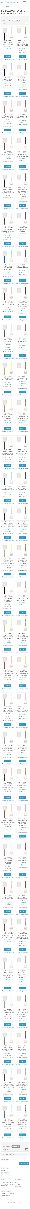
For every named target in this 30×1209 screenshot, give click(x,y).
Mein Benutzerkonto (7, 1182)
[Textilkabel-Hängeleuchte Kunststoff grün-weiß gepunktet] (22, 33)
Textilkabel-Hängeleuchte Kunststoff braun (22, 266)
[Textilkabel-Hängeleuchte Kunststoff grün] (22, 478)
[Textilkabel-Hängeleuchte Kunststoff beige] (7, 143)
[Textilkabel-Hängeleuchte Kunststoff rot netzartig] (22, 887)
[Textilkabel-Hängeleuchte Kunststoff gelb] (7, 368)
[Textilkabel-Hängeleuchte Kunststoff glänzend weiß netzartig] (7, 962)
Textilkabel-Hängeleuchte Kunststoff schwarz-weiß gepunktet (22, 191)
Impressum (18, 1186)
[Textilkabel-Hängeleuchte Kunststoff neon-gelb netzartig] (22, 662)
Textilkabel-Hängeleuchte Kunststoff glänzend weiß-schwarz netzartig (22, 936)
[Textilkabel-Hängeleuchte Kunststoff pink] (22, 849)
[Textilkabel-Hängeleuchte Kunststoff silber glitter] (7, 1001)
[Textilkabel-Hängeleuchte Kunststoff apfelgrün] (22, 550)
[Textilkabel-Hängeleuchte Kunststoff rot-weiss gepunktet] (7, 924)
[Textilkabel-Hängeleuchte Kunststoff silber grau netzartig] (22, 1001)
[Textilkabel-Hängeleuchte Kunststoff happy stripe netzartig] (22, 513)
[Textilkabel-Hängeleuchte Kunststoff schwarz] (22, 218)
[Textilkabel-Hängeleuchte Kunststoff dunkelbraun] (22, 293)
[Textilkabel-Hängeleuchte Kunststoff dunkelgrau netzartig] (7, 330)
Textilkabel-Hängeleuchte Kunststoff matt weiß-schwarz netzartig (7, 710)
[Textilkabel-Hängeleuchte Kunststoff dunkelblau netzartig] (7, 587)
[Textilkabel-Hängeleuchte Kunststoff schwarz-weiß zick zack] (7, 218)
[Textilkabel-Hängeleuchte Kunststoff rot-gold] (7, 887)
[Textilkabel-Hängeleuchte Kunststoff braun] (22, 256)
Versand (11, 51)
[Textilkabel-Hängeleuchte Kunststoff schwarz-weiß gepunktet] (22, 180)
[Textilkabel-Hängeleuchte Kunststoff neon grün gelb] (7, 625)
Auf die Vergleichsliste (8, 59)
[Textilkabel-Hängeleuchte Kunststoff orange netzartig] (22, 774)
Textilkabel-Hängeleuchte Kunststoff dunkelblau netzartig (7, 598)
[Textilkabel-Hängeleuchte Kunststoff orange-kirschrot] (7, 774)
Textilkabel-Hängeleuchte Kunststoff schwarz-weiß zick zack (7, 230)
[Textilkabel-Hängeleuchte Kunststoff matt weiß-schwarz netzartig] (7, 699)
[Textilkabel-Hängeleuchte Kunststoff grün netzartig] (22, 442)
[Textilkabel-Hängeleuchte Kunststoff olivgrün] (22, 737)
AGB (16, 1182)
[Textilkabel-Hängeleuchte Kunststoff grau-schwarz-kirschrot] (7, 513)
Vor (10, 23)
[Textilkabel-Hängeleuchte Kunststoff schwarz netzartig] (22, 143)
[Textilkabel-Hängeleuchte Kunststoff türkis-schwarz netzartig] (7, 1074)
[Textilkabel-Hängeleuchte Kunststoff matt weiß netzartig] (22, 699)
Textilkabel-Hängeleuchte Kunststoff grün (22, 488)
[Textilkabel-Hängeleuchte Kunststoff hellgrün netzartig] (7, 550)
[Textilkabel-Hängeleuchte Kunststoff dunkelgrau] (22, 330)
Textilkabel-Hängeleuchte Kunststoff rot (22, 116)
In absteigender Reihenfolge (21, 20)
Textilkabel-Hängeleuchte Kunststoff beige (8, 152)
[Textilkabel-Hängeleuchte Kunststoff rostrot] (22, 70)
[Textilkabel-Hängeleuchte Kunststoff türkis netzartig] (22, 1074)
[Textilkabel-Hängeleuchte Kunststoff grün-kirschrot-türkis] (7, 442)
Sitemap (3, 1170)
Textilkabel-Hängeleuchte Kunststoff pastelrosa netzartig (22, 822)
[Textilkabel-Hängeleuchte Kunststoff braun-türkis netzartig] (22, 405)
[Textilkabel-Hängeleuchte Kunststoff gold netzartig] (22, 368)
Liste (26, 18)
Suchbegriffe (5, 1173)
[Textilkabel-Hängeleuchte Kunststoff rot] (22, 106)
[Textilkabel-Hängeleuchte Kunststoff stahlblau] (22, 1038)
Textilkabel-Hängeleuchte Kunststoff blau (7, 79)
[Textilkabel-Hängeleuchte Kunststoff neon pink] (7, 106)
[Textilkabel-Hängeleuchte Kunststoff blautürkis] (7, 256)
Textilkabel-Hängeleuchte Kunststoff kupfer (8, 303)
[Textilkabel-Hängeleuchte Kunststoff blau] (7, 70)
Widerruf (18, 1184)
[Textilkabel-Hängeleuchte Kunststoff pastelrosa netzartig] (22, 811)
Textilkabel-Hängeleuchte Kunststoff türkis (8, 488)
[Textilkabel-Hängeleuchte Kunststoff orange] (7, 811)
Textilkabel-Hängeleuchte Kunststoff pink (22, 859)
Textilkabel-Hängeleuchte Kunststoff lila (8, 42)
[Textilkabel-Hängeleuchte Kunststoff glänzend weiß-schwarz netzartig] (22, 924)
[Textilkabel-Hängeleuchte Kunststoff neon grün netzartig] (22, 587)
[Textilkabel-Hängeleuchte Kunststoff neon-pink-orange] (7, 662)
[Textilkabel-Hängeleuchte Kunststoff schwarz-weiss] (22, 1111)
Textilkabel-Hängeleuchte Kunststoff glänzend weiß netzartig (8, 974)
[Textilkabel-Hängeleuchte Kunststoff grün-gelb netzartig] (22, 625)
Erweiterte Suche (6, 1175)
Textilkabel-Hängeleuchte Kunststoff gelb (7, 378)
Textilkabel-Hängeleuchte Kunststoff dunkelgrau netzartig (7, 341)
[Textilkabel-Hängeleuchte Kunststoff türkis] (7, 478)
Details (8, 56)
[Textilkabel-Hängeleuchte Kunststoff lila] (7, 33)
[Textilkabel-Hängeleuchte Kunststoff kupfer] (7, 293)
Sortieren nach (6, 20)
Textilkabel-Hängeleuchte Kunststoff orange (7, 820)
